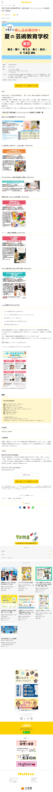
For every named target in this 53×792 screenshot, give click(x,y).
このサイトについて (14, 778)
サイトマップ (34, 782)
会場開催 (9, 498)
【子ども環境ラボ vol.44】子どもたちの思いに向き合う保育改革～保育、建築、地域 (43, 584)
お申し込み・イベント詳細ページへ (26, 85)
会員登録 (33, 780)
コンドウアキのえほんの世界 (25, 582)
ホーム (3, 5)
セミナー (4, 498)
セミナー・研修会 (12, 5)
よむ (3, 554)
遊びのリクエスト (13, 780)
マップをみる (12, 72)
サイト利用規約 (13, 782)
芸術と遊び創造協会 (17, 498)
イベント (6, 5)
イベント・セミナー (7, 557)
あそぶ (3, 551)
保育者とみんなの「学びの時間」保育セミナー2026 (8, 583)
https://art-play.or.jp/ (7, 469)
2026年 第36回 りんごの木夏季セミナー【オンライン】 (8, 639)
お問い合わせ (26, 475)
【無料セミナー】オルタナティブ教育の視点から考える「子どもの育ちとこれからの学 (26, 612)
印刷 (17, 14)
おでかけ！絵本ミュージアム (43, 610)
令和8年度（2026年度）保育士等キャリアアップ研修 (8, 611)
